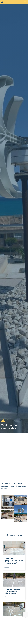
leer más (7, 567)
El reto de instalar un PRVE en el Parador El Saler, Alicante (13, 591)
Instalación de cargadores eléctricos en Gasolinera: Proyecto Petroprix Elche (14, 561)
